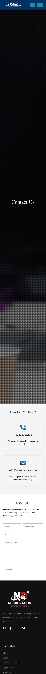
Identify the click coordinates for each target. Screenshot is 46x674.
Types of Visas (9, 667)
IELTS (40, 5)
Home (5, 653)
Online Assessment (32, 5)
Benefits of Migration (12, 662)
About (5, 657)
